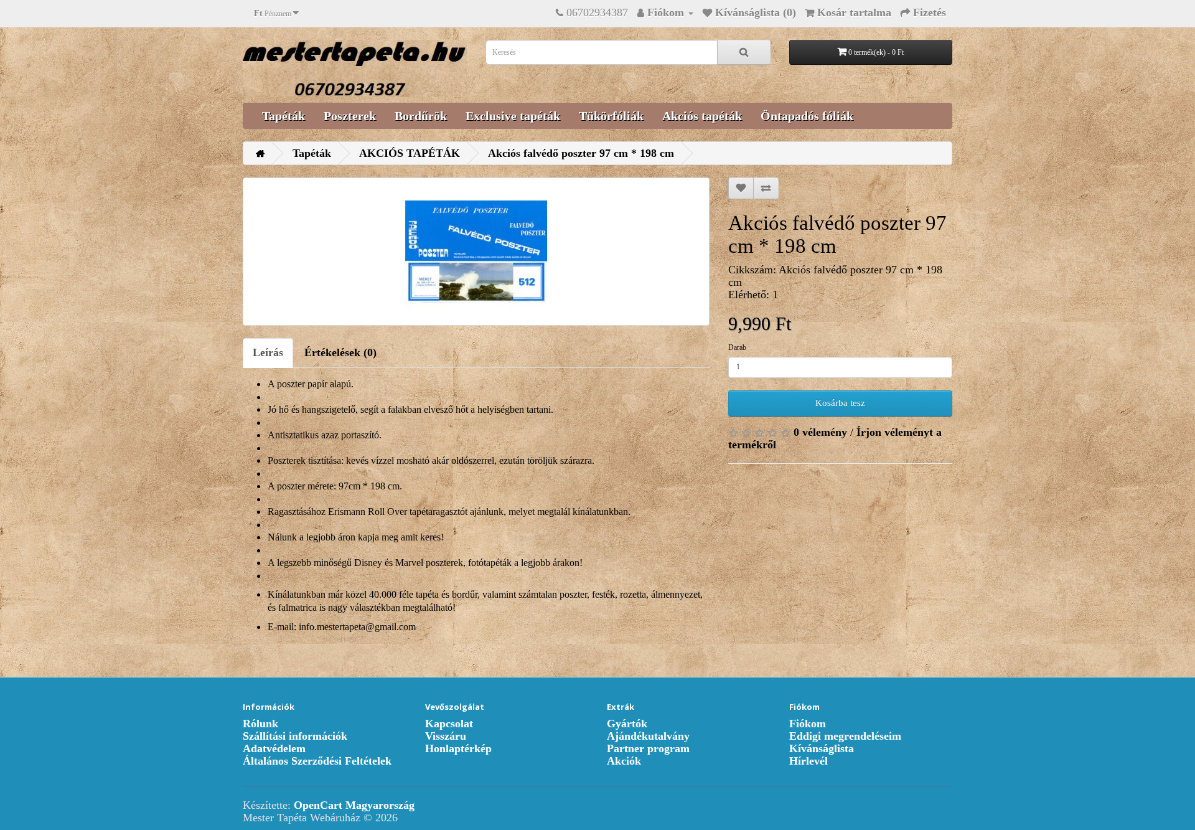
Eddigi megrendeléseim (845, 736)
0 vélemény (820, 432)
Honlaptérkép (458, 748)
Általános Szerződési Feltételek (317, 761)
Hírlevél (808, 761)
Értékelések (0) (340, 352)
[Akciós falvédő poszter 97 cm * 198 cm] (476, 251)
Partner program (648, 748)
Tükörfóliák (611, 116)
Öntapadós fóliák (807, 116)
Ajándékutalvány (648, 736)
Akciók (624, 761)
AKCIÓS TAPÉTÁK (409, 153)
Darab (737, 347)
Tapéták (283, 116)
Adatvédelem (274, 748)
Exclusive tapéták (513, 116)
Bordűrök (421, 116)
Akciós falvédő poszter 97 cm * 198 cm (581, 153)
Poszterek (350, 116)
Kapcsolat (449, 723)
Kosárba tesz (840, 403)
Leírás (268, 352)
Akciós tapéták (702, 116)
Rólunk (260, 723)
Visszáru (445, 736)
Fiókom (807, 723)
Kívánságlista (821, 748)
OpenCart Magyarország (354, 805)
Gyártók (627, 723)
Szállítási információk (295, 736)
